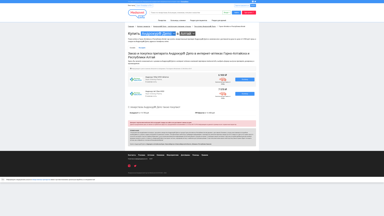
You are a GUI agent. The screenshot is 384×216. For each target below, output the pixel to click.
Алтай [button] (186, 33)
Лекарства (162, 20)
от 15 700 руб (139, 113)
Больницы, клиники (178, 20)
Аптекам (151, 155)
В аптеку (245, 79)
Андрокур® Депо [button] (156, 33)
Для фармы (185, 155)
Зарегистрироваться (242, 5)
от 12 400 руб (205, 113)
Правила (205, 155)
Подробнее (184, 1)
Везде (226, 13)
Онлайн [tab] (132, 48)
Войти (253, 5)
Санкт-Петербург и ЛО (143, 5)
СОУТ (150, 159)
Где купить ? (249, 13)
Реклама (141, 155)
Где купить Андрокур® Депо (205, 26)
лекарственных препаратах (41, 179)
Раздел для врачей (219, 20)
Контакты (132, 155)
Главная (131, 26)
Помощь (195, 155)
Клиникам (160, 155)
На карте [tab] (142, 48)
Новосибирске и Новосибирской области (178, 144)
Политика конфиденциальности (137, 159)
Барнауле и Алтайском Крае (155, 144)
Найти (236, 13)
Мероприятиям (172, 155)
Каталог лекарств (143, 26)
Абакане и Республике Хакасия (201, 144)
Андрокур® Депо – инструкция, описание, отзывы (172, 26)
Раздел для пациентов (198, 20)
